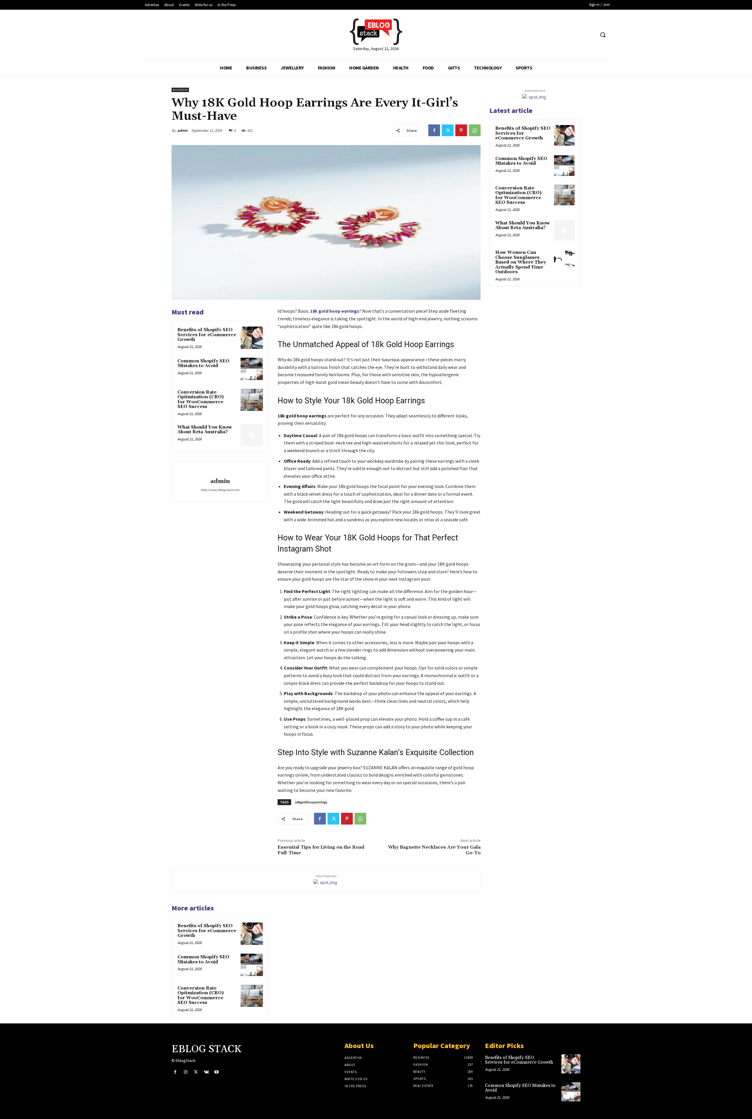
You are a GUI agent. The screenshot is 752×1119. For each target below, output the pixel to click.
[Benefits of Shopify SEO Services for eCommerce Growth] (252, 338)
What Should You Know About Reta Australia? (204, 429)
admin (182, 130)
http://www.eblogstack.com (220, 490)
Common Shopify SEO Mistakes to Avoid (203, 363)
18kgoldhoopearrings (311, 802)
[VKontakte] (206, 1072)
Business (180, 90)
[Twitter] (448, 130)
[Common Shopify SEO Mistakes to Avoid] (252, 369)
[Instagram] (185, 1072)
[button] (603, 35)
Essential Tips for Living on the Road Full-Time (321, 850)
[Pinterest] (461, 130)
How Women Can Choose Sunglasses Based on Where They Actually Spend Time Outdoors (520, 262)
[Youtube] (216, 1072)
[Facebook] (434, 130)
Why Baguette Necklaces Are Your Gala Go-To (434, 850)
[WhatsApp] (475, 130)
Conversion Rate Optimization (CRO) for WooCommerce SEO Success (200, 399)
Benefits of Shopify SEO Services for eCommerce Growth (206, 334)
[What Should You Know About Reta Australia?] (252, 435)
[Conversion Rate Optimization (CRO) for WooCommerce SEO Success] (252, 400)
